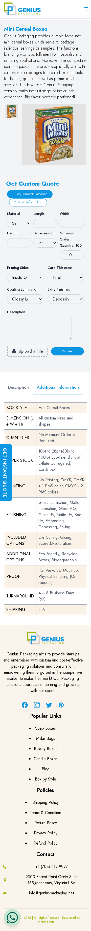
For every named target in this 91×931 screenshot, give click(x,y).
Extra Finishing (59, 289)
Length (38, 213)
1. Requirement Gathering (30, 194)
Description (16, 311)
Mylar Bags (45, 738)
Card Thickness (60, 267)
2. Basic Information (28, 202)
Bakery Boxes (45, 749)
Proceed (67, 351)
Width (64, 213)
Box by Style (45, 779)
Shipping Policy (46, 802)
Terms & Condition (45, 813)
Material (13, 213)
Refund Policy (45, 843)
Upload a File (31, 351)
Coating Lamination (22, 289)
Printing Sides (18, 267)
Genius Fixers (45, 922)
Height (12, 233)
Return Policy (45, 823)
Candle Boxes (46, 759)
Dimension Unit (45, 233)
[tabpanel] (54, 134)
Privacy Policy (45, 833)
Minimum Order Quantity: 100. (71, 239)
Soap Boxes (45, 728)
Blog (46, 769)
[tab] (11, 111)
